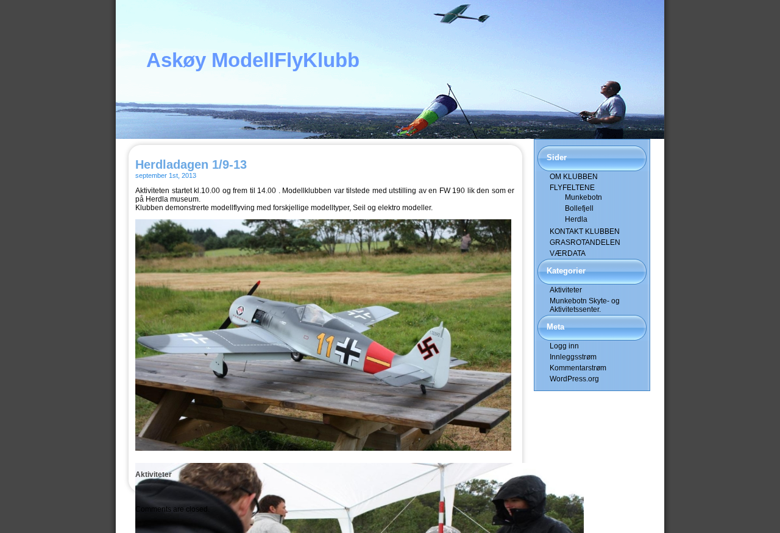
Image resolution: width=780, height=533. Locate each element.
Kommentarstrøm (578, 368)
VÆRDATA (568, 253)
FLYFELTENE (572, 187)
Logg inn (564, 346)
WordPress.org (574, 379)
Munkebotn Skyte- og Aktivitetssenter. (585, 305)
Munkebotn (583, 197)
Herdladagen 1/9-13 (191, 164)
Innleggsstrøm (573, 357)
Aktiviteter (153, 474)
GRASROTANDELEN (585, 242)
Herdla (576, 219)
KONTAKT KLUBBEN (585, 231)
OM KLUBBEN (574, 176)
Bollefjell (579, 208)
